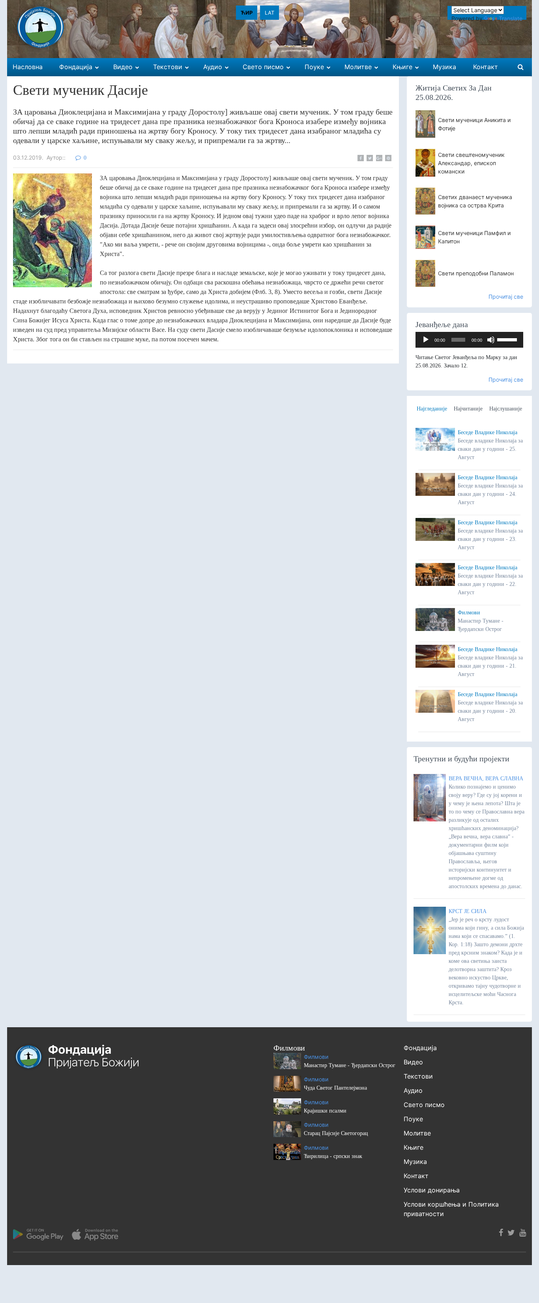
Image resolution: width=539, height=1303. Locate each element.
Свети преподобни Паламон (476, 273)
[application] (469, 340)
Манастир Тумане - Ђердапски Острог (349, 1065)
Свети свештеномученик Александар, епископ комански (471, 163)
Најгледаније (432, 409)
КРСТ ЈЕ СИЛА (468, 911)
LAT (269, 12)
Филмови (469, 613)
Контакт (416, 1176)
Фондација (420, 1048)
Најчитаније (468, 409)
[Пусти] (426, 340)
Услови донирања (432, 1190)
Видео (413, 1062)
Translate (510, 18)
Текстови (418, 1076)
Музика (415, 1162)
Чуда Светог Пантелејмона (335, 1088)
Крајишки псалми (325, 1111)
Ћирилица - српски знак (333, 1156)
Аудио (413, 1090)
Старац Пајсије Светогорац (336, 1133)
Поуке (413, 1119)
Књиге (413, 1147)
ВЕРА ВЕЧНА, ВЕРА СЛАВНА (486, 778)
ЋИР (247, 12)
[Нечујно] (491, 340)
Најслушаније (505, 409)
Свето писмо (424, 1105)
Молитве (417, 1133)
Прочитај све (505, 296)
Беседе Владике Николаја (487, 432)
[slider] (508, 339)
